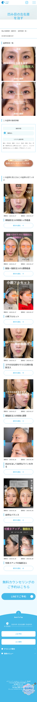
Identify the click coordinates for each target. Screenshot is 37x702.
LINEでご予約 (18, 596)
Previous (4, 199)
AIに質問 (18, 642)
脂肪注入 (9, 133)
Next (32, 199)
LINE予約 (18, 634)
